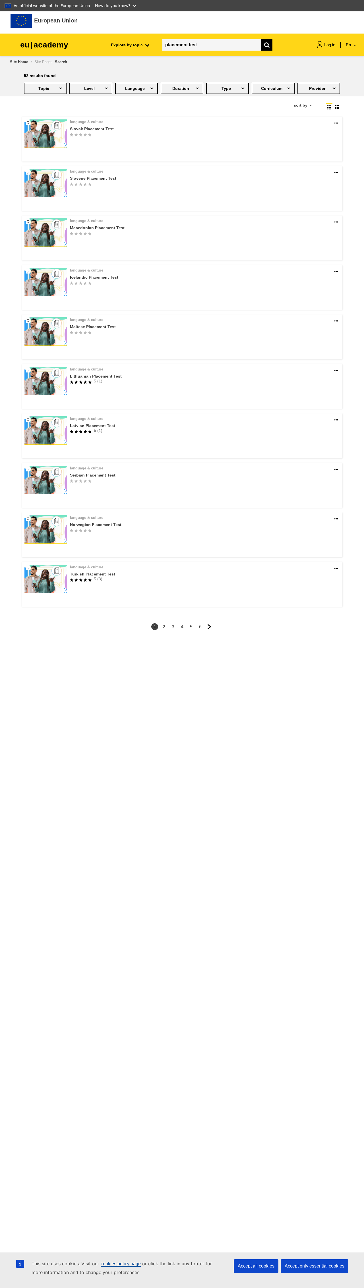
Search (61, 62)
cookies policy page (121, 1263)
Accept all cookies (256, 1266)
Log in (329, 44)
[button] (336, 123)
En (349, 44)
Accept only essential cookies (314, 1266)
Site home (19, 62)
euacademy (44, 44)
